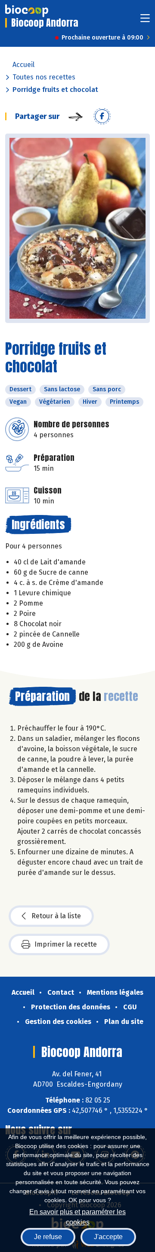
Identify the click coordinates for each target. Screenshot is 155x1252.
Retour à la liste (56, 916)
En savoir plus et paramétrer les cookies (77, 1216)
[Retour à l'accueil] (26, 10)
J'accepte (108, 1236)
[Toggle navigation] (145, 20)
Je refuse (48, 1236)
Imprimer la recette (65, 944)
